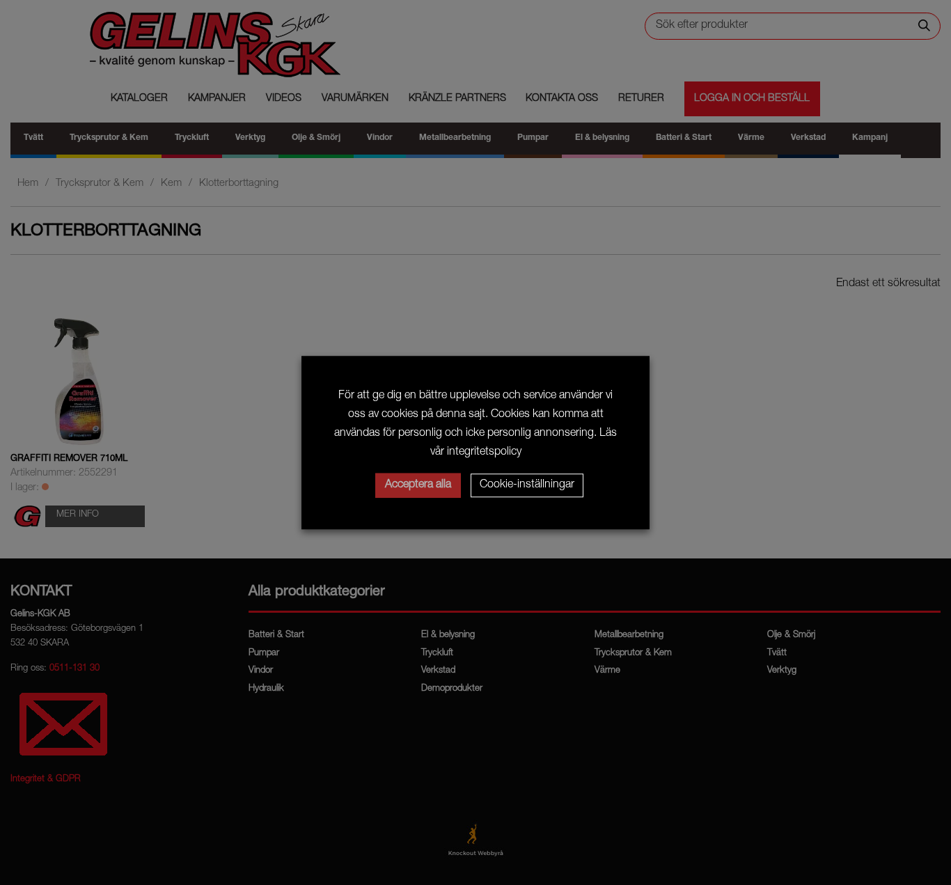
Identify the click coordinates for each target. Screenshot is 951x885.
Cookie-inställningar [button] (527, 485)
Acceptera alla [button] (418, 485)
